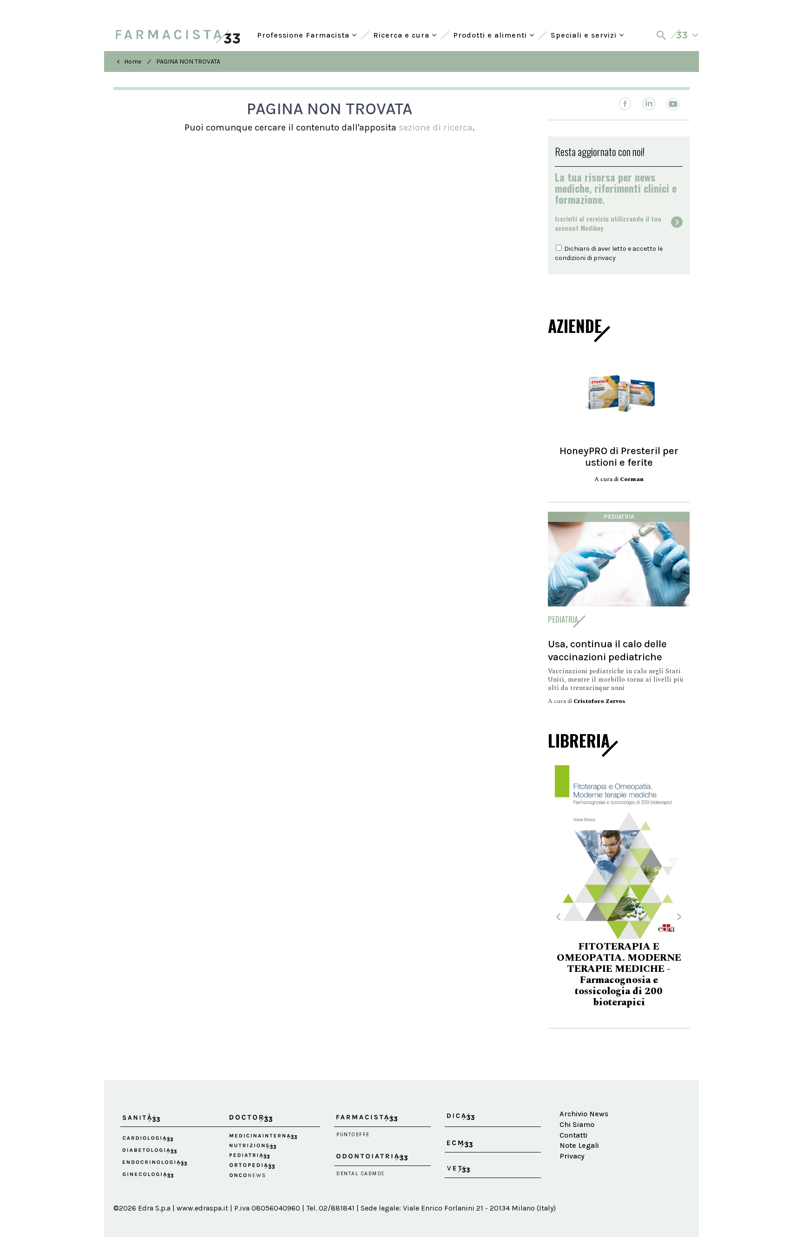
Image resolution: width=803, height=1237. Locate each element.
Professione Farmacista (304, 34)
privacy (604, 258)
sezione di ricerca (436, 127)
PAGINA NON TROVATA (188, 61)
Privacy (572, 1156)
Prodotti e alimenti (491, 34)
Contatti (573, 1135)
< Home (129, 61)
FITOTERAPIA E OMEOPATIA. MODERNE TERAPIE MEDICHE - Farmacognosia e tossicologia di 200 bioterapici (619, 974)
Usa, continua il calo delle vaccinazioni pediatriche (607, 650)
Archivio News (583, 1113)
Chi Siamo (576, 1124)
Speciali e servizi (585, 34)
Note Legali (579, 1145)
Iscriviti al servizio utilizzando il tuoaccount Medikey (608, 223)
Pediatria (619, 517)
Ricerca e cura (402, 34)
